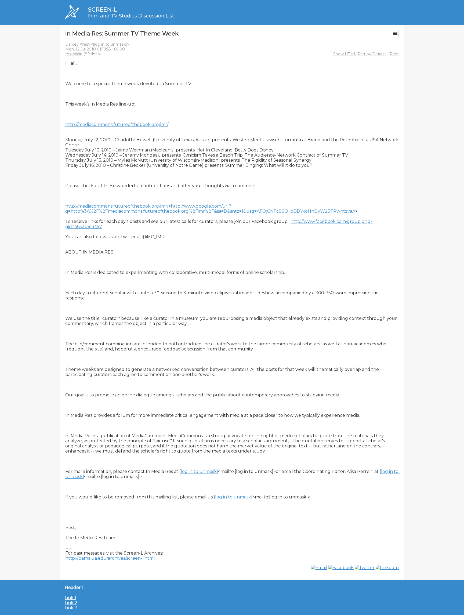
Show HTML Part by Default (359, 54)
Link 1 (70, 597)
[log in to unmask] (110, 44)
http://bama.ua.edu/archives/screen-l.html (110, 558)
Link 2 (71, 602)
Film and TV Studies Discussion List (131, 16)
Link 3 (71, 607)
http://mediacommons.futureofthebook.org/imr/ (116, 124)
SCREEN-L (102, 9)
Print (394, 54)
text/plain (73, 54)
